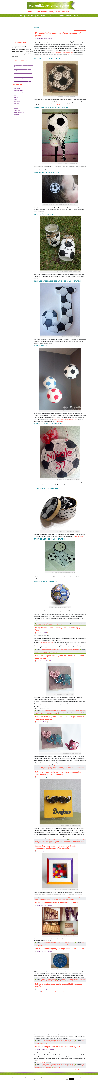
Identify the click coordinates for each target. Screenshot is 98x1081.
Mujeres (36, 713)
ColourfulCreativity (40, 1062)
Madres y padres (30, 16)
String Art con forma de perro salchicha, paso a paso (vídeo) (58, 629)
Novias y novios (41, 16)
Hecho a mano (55, 651)
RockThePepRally (79, 536)
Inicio (21, 16)
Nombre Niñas (47, 899)
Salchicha (41, 652)
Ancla (36, 1041)
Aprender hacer (38, 1065)
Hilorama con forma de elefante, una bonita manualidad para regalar (59, 657)
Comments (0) (56, 652)
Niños (55, 16)
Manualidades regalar (72, 651)
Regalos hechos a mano (44, 713)
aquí (67, 1079)
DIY (47, 651)
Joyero (43, 624)
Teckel (49, 652)
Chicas (57, 712)
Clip (80, 623)
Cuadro (58, 767)
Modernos (37, 768)
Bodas (76, 16)
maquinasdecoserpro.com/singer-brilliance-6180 (65, 419)
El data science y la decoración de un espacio (22, 81)
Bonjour (43, 841)
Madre (56, 1065)
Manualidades (65, 651)
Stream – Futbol (17, 110)
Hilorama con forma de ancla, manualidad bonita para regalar (58, 985)
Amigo (39, 651)
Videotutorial (48, 1067)
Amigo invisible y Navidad (65, 16)
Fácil (81, 979)
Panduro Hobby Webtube (47, 642)
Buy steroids (16, 97)
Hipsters (73, 767)
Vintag (50, 713)
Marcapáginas (50, 624)
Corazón (54, 767)
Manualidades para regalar (49, 5)
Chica (43, 1065)
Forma (50, 651)
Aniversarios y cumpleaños (19, 92)
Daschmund (43, 651)
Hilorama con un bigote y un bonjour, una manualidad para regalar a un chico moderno (58, 773)
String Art (45, 652)
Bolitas (66, 897)
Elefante (65, 712)
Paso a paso (79, 1065)
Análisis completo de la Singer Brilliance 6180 (62, 52)
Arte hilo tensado (51, 712)
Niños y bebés (16, 103)
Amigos (36, 767)
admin (51, 38)
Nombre (71, 944)
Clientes (15, 99)
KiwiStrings (59, 104)
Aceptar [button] (71, 1079)
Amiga (36, 651)
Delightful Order (59, 421)
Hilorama (39, 624)
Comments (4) (57, 713)
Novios (44, 768)
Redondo (53, 980)
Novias (41, 768)
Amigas (49, 16)
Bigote (40, 841)
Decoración (61, 712)
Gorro (36, 624)
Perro (81, 651)
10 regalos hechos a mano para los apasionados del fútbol (58, 34)
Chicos (50, 767)
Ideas (73, 712)
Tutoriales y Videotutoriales (19, 112)
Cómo (46, 1065)
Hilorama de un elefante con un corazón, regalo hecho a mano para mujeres (59, 718)
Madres (84, 897)
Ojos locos (56, 899)
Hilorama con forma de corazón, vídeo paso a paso (57, 1046)
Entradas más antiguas (80, 30)
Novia (79, 651)
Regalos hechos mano (50, 768)
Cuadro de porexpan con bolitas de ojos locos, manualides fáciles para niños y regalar (55, 847)
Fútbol (83, 623)
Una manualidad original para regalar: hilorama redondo (59, 948)
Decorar (61, 767)
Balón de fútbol (76, 623)
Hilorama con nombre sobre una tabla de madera (56, 902)
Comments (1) (59, 624)
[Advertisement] (23, 27)
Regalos (36, 652)
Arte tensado (40, 1041)
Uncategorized (16, 114)
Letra (46, 624)
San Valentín (16, 108)
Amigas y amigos (17, 88)
